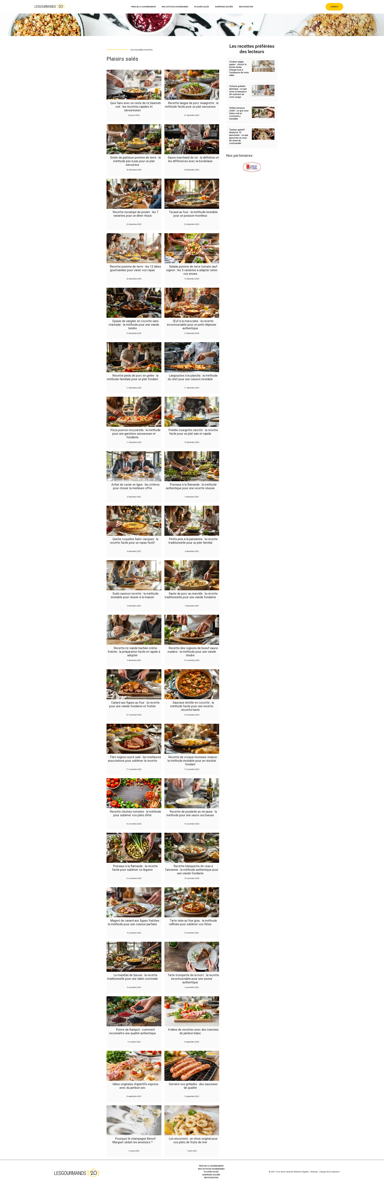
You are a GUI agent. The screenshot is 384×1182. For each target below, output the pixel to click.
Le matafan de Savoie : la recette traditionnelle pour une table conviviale (132, 976)
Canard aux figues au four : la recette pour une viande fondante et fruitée (134, 704)
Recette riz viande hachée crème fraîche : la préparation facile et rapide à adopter (134, 651)
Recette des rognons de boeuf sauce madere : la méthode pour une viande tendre (193, 651)
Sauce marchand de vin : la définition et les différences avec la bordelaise (193, 159)
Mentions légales (301, 1172)
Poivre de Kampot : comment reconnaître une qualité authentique (132, 1031)
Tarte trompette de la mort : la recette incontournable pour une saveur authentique (193, 978)
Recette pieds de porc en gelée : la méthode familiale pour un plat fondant (133, 377)
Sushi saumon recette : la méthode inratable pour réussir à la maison (134, 595)
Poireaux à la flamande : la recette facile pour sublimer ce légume (135, 867)
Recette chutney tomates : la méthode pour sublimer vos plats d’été (135, 813)
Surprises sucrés (224, 7)
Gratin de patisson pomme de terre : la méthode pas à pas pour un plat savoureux (135, 161)
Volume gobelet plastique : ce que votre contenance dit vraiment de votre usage (238, 91)
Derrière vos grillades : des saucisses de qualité (193, 1086)
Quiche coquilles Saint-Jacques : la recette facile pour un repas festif (134, 540)
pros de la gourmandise (143, 7)
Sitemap (314, 1172)
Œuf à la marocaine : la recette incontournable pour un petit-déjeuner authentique (191, 324)
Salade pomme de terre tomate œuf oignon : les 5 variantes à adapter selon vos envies (191, 270)
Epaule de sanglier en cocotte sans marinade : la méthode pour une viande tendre (134, 324)
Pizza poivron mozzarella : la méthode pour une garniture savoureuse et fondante (135, 433)
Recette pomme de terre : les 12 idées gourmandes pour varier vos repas (135, 268)
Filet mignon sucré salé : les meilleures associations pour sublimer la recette (134, 758)
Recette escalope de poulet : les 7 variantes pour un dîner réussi (135, 213)
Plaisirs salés (201, 7)
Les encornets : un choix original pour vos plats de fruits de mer (193, 1140)
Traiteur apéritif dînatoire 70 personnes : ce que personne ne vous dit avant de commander (238, 136)
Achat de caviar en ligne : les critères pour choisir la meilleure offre (135, 486)
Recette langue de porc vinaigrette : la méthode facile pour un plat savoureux (191, 104)
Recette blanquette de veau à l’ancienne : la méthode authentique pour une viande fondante (191, 869)
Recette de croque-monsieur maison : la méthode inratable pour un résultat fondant (192, 760)
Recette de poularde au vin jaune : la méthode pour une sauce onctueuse (191, 813)
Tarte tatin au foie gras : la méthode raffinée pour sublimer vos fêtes (193, 922)
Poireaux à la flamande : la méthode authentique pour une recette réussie (191, 486)
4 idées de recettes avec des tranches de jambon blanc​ (193, 1031)
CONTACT (334, 7)
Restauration (246, 7)
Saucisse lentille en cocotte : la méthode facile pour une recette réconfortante (192, 706)
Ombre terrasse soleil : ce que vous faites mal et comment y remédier (239, 113)
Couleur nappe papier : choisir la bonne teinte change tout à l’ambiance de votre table (239, 68)
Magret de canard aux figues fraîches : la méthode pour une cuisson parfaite (134, 922)
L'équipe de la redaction (329, 1172)
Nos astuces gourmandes (175, 7)
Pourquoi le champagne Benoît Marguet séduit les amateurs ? (134, 1140)
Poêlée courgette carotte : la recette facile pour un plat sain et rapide (193, 431)
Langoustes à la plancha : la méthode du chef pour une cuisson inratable (193, 377)
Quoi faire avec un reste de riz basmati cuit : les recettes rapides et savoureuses (135, 106)
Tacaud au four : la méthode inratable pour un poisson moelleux (193, 213)
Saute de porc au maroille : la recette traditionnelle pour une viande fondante (191, 595)
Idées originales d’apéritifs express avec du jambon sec (135, 1086)
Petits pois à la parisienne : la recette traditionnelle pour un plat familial (193, 540)
